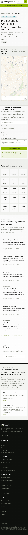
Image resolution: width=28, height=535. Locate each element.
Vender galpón (5, 467)
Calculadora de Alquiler (7, 480)
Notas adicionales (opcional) (8, 138)
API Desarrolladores (6, 503)
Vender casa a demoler (7, 465)
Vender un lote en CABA (7, 459)
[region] (14, 78)
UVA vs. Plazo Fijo (5, 483)
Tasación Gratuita (5, 477)
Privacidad (3, 511)
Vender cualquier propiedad (8, 470)
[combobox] (15, 356)
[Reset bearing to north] (25, 62)
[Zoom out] (25, 60)
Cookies (3, 514)
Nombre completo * (6, 119)
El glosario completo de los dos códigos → (11, 335)
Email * (3, 132)
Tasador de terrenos (6, 462)
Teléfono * (4, 125)
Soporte (3, 506)
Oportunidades (5, 488)
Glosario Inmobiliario (6, 491)
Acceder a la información (15, 148)
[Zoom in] (25, 58)
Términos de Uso (5, 509)
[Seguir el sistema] (25, 1)
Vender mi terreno (12, 1)
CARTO (22, 98)
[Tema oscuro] (22, 1)
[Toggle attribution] (25, 99)
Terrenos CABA (9, 13)
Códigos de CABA (5, 493)
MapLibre (5, 98)
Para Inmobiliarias (5, 501)
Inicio (2, 13)
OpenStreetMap (11, 98)
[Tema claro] (18, 1)
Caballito (4, 42)
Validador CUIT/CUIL (6, 485)
